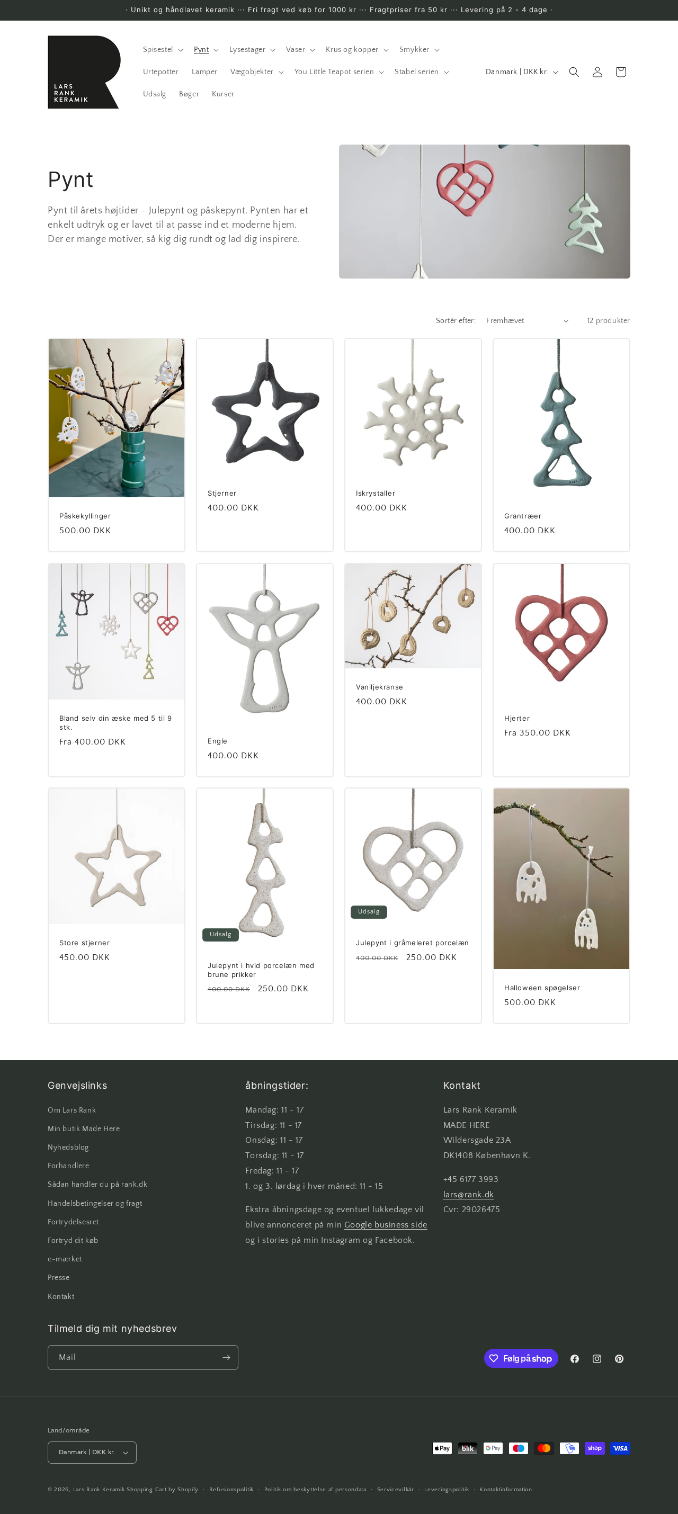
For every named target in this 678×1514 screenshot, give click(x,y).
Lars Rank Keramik (99, 1489)
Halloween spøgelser (542, 987)
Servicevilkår (395, 1489)
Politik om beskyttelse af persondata (315, 1489)
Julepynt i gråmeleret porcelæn (412, 942)
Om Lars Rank (72, 1110)
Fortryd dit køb (73, 1241)
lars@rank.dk (468, 1194)
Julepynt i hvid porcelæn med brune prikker (261, 970)
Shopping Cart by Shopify (163, 1489)
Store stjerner (84, 942)
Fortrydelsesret (73, 1222)
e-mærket (65, 1259)
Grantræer (522, 516)
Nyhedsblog (68, 1147)
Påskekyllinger (85, 516)
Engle (218, 740)
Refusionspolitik (231, 1489)
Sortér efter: (456, 321)
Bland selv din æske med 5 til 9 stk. (115, 722)
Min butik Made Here (84, 1129)
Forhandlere (69, 1166)
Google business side (385, 1225)
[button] (162, 50)
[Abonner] (226, 1357)
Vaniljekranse (380, 686)
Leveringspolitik (446, 1489)
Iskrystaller (375, 493)
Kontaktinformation (505, 1489)
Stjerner (222, 493)
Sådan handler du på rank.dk (97, 1184)
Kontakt (61, 1297)
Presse (59, 1278)
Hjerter (517, 718)
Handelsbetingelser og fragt (95, 1203)
